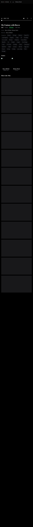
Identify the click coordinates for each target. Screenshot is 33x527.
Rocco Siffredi (8, 30)
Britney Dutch (19, 2)
